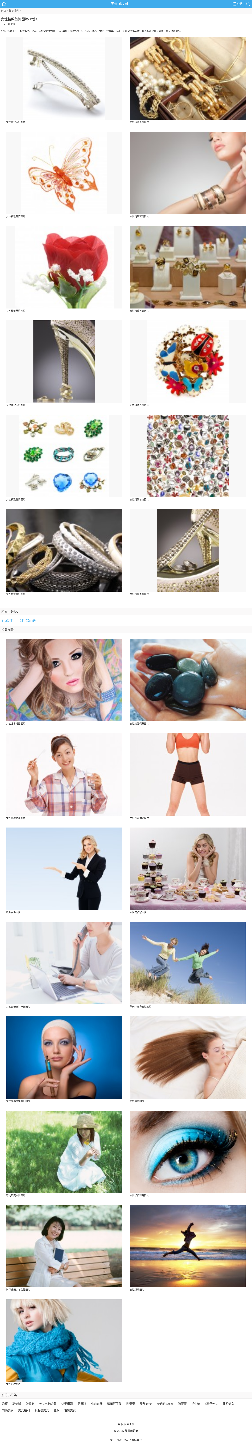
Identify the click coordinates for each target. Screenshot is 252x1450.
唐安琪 (81, 1403)
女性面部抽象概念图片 (18, 1101)
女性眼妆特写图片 (139, 1195)
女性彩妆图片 (13, 1384)
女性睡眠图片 (137, 1101)
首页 (3, 10)
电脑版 (122, 1424)
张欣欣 (30, 1403)
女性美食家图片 (138, 912)
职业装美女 (41, 1410)
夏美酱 (16, 1403)
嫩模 (5, 1403)
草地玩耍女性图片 (15, 1195)
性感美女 (70, 1410)
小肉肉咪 (97, 1403)
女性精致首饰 (27, 620)
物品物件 (14, 10)
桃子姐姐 (67, 1403)
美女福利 (24, 1410)
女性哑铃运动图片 (139, 818)
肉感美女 (8, 1410)
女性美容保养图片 (139, 723)
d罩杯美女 (211, 1403)
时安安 (130, 1403)
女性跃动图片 (137, 1289)
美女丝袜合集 (48, 1403)
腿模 (56, 1410)
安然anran (146, 1403)
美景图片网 (119, 4)
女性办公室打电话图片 (18, 1006)
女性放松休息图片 (15, 818)
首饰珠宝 (7, 620)
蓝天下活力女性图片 (140, 1006)
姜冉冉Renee (165, 1403)
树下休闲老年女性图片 (18, 1289)
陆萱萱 (182, 1403)
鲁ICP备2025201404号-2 (126, 1440)
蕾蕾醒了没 (114, 1403)
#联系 (130, 1424)
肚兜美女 (228, 1403)
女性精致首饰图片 (15, 122)
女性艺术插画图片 (15, 723)
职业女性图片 (13, 912)
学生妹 (195, 1403)
